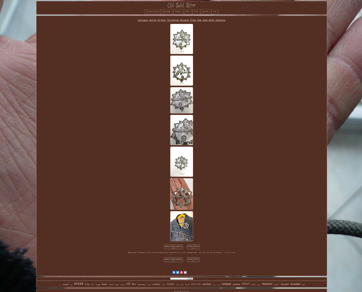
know (104, 284)
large (117, 284)
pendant (236, 284)
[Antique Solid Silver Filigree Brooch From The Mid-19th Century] (181, 39)
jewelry (214, 284)
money (170, 283)
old (128, 283)
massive (267, 283)
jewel (182, 284)
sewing (98, 284)
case (163, 284)
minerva (196, 284)
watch (149, 284)
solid (78, 283)
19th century (141, 284)
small (253, 284)
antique (226, 283)
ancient (206, 283)
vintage (122, 284)
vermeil (66, 284)
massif (187, 284)
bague (258, 284)
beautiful (295, 284)
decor (219, 284)
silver (246, 283)
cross (177, 284)
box (134, 284)
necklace (156, 284)
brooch (111, 284)
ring (87, 283)
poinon (276, 284)
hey (71, 284)
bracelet (285, 284)
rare (303, 284)
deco (60, 284)
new (92, 284)
